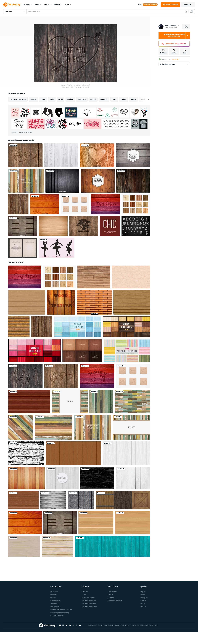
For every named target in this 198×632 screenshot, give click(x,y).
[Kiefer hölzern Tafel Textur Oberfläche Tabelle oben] (24, 546)
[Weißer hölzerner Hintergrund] (61, 155)
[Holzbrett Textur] (26, 302)
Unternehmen (55, 601)
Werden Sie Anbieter (114, 601)
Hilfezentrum (112, 592)
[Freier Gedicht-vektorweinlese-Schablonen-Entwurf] (22, 248)
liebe (52, 99)
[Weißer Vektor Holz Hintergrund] (62, 478)
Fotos (37, 5)
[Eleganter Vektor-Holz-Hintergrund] (98, 181)
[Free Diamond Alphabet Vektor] (136, 226)
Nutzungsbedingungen (122, 625)
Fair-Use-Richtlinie (151, 625)
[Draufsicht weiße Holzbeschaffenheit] (126, 453)
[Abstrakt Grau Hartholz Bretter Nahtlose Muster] (81, 500)
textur (43, 99)
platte (114, 99)
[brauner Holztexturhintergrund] (23, 500)
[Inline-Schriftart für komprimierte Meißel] (110, 226)
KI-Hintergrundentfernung (59, 613)
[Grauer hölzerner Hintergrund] (62, 181)
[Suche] (186, 11)
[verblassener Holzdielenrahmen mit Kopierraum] (70, 401)
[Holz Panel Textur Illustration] (131, 277)
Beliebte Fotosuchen (89, 604)
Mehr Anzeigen (139, 124)
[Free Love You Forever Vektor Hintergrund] (25, 376)
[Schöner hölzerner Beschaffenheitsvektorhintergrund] (133, 181)
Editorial (57, 5)
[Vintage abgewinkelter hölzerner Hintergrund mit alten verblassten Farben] (20, 427)
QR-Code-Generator (57, 616)
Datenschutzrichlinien (138, 625)
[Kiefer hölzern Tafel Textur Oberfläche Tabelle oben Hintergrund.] (57, 546)
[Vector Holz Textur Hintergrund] (93, 277)
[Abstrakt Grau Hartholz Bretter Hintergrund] (53, 500)
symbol (93, 99)
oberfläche (82, 99)
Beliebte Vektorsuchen (89, 601)
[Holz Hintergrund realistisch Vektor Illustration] (26, 478)
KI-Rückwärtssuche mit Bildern (61, 610)
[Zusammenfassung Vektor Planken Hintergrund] (22, 226)
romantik (103, 99)
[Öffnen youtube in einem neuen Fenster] (80, 625)
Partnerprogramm (88, 598)
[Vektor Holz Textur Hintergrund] (61, 302)
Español (143, 595)
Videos (46, 5)
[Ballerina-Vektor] (56, 248)
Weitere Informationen (167, 64)
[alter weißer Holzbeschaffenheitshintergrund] (133, 478)
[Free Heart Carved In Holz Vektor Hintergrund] (25, 155)
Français (143, 604)
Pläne (140, 4)
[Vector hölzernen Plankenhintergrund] (18, 204)
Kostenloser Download (174, 35)
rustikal (33, 99)
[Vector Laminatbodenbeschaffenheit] (53, 226)
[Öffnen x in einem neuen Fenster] (76, 625)
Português (144, 598)
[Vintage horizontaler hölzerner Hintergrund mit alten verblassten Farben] (53, 427)
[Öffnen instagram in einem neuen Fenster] (63, 625)
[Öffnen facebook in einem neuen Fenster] (60, 625)
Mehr (67, 5)
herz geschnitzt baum (18, 99)
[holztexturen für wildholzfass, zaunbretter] (123, 500)
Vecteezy (53, 595)
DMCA (84, 595)
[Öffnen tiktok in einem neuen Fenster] (73, 625)
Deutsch (143, 601)
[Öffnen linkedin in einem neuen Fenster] (66, 625)
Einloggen (187, 4)
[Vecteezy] (11, 4)
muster (133, 99)
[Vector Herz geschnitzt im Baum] (97, 155)
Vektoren (27, 5)
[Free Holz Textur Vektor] (136, 204)
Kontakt (110, 595)
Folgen (186, 28)
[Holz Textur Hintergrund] (19, 326)
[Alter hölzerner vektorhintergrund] (133, 155)
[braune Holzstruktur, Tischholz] (73, 453)
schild (60, 99)
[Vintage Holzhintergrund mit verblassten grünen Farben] (101, 401)
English (143, 592)
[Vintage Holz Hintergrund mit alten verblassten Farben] (26, 181)
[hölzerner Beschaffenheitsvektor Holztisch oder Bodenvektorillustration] (29, 401)
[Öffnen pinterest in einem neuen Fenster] (70, 625)
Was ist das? (175, 59)
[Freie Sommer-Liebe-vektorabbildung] (97, 376)
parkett (123, 99)
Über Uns (110, 598)
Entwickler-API (55, 607)
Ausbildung (54, 604)
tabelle (143, 99)
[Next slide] (147, 99)
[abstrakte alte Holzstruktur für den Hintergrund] (26, 453)
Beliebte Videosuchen (89, 607)
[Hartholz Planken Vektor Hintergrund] (44, 204)
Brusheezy (54, 592)
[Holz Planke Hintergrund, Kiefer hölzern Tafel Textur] (95, 522)
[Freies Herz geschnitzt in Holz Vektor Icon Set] (75, 204)
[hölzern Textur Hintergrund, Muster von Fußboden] (112, 546)
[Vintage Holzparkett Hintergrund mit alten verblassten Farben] (132, 401)
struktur (70, 99)
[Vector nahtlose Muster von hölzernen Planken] (94, 302)
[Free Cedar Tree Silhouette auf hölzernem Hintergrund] (83, 226)
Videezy (53, 598)
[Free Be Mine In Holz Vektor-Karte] (105, 204)
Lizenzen (85, 592)
